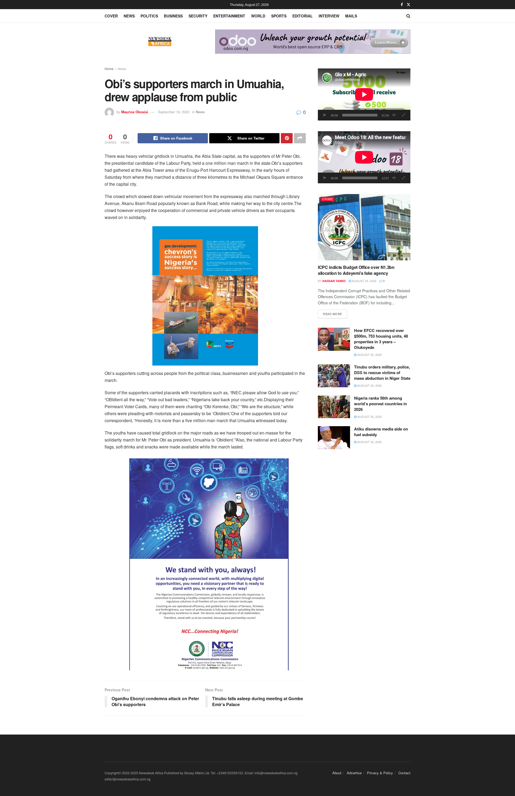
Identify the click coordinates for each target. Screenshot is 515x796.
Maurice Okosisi (134, 111)
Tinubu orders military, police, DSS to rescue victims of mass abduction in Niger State (382, 372)
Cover (111, 16)
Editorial (302, 16)
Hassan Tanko (334, 281)
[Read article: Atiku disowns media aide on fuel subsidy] (334, 437)
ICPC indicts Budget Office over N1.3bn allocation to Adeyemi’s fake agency (356, 270)
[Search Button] (408, 16)
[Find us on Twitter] (408, 4)
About (336, 772)
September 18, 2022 (173, 111)
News (129, 16)
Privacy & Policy (380, 772)
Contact (404, 772)
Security (198, 16)
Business (173, 16)
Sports (278, 16)
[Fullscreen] (403, 115)
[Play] (325, 115)
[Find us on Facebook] (402, 4)
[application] (364, 94)
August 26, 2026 (363, 281)
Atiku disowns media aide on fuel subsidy (381, 431)
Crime (327, 199)
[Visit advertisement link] (312, 42)
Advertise (354, 772)
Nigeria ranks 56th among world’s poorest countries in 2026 (380, 403)
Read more (335, 313)
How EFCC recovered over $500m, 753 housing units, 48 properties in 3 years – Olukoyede (381, 338)
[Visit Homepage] (159, 41)
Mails (351, 16)
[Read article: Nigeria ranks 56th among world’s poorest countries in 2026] (334, 406)
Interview (329, 16)
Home (109, 68)
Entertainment (229, 16)
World (258, 16)
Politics (149, 16)
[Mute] (394, 115)
